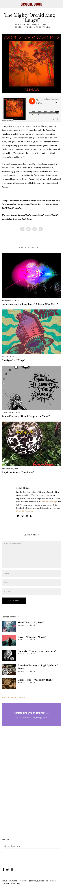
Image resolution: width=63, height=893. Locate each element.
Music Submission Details (13, 697)
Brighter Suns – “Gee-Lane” (18, 472)
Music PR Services (12, 883)
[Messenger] (28, 229)
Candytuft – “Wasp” (13, 360)
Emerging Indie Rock (22, 219)
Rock (38, 27)
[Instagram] (27, 516)
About (4, 881)
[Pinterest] (41, 229)
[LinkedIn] (31, 516)
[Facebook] (22, 229)
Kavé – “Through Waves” (32, 637)
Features (13, 881)
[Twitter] (34, 229)
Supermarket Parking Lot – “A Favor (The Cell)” (30, 304)
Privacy (23, 881)
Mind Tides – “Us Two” (31, 622)
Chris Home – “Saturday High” (35, 679)
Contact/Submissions (38, 881)
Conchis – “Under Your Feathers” (37, 651)
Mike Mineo (24, 25)
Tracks (46, 27)
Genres (53, 881)
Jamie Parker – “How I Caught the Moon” (26, 416)
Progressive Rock (24, 27)
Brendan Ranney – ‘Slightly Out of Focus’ (37, 667)
